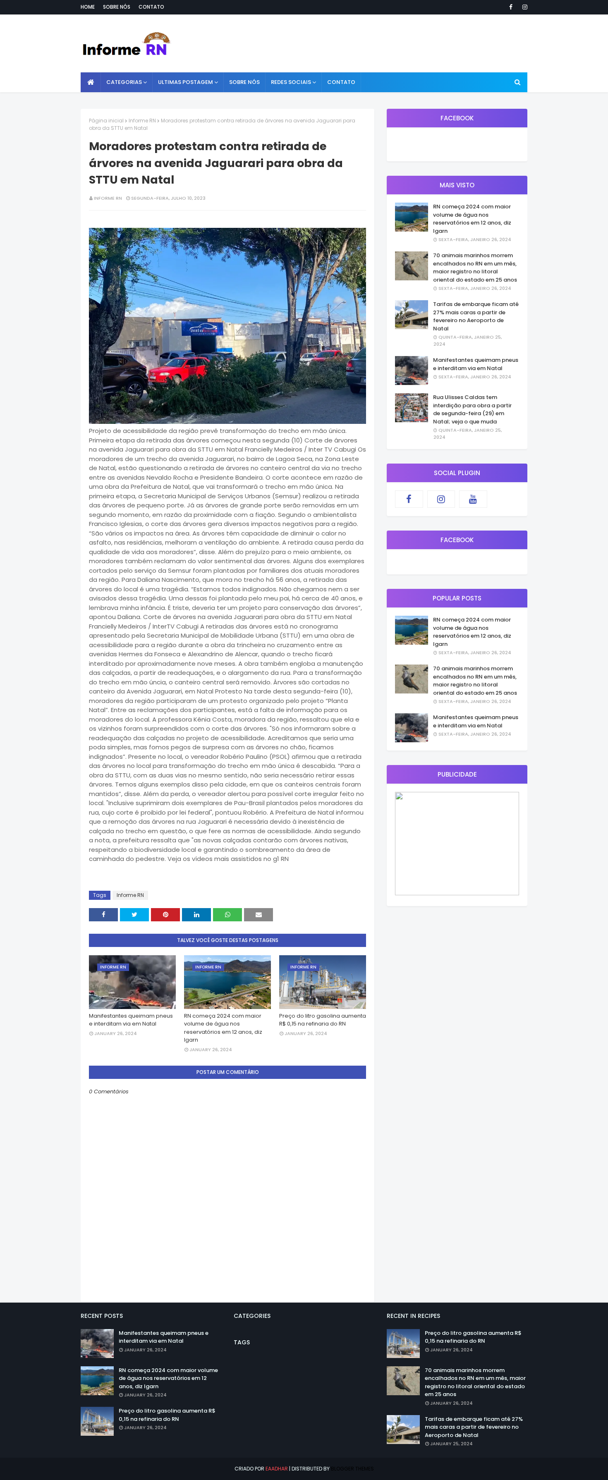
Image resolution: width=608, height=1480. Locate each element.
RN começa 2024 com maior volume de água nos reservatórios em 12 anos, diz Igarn (223, 1028)
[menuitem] (91, 82)
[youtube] (473, 499)
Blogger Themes (352, 1468)
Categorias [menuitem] (124, 82)
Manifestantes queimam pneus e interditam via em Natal (131, 1020)
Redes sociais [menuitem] (291, 82)
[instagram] (523, 7)
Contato (151, 6)
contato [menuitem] (341, 82)
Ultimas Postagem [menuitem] (185, 82)
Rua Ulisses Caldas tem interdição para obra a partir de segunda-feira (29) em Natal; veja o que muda (472, 409)
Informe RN (142, 120)
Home (88, 6)
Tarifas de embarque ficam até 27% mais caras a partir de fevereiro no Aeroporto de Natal (476, 316)
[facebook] (510, 7)
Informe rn (108, 198)
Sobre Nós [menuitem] (244, 82)
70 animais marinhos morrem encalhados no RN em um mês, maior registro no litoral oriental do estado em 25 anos (475, 267)
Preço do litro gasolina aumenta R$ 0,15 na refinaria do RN (322, 1020)
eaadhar (277, 1468)
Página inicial (106, 120)
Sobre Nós (116, 6)
